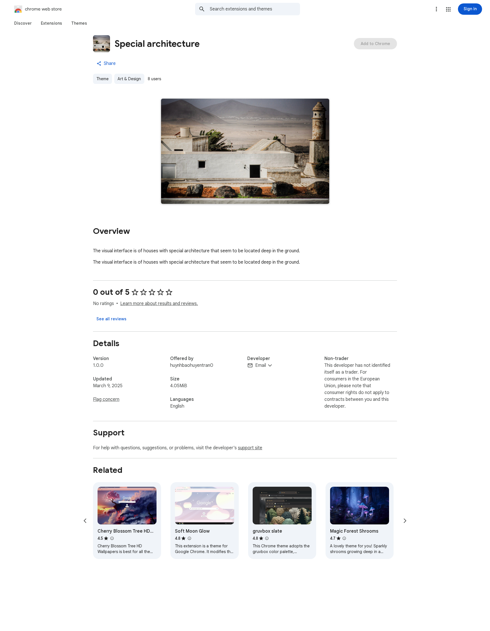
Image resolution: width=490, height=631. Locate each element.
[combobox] (255, 9)
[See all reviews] (111, 319)
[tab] (23, 23)
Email (260, 365)
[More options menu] (436, 9)
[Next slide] (405, 520)
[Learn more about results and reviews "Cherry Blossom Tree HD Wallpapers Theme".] (112, 538)
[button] (448, 9)
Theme (102, 78)
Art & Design (129, 78)
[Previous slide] (85, 520)
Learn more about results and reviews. (159, 303)
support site (250, 448)
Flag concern (106, 399)
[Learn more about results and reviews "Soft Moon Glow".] (189, 538)
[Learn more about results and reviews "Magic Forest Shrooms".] (344, 538)
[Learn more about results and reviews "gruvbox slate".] (267, 538)
